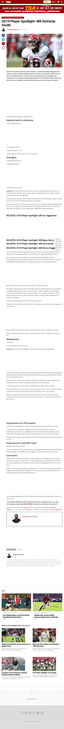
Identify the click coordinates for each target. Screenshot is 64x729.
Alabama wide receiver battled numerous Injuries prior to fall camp (46, 616)
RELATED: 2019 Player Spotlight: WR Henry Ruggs (30, 248)
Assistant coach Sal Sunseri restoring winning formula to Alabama (14, 674)
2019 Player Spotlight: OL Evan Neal (44, 673)
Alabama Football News (9, 613)
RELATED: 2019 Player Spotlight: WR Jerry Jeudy (29, 243)
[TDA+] (47, 1)
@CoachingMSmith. (56, 509)
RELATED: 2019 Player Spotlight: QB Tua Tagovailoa (31, 215)
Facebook (29, 509)
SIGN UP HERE (28, 504)
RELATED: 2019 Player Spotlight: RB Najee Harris (30, 240)
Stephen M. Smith (12, 30)
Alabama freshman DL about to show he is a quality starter (16, 645)
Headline (19, 549)
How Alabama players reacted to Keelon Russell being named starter (16, 616)
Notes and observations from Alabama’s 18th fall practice (46, 645)
